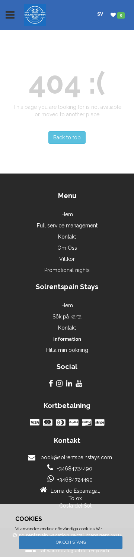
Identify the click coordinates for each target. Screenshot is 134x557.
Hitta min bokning (67, 350)
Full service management (67, 226)
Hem (67, 214)
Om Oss (67, 248)
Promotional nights (67, 270)
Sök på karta (67, 317)
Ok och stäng (71, 542)
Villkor (67, 259)
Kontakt (67, 237)
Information (67, 339)
